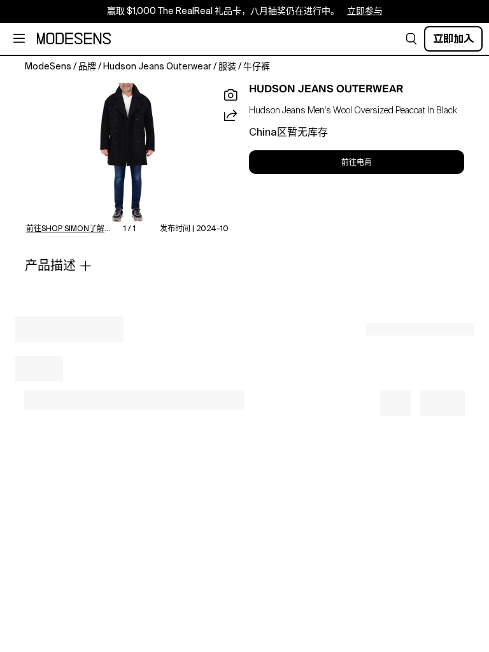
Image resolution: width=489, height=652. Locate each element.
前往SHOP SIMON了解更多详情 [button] (69, 229)
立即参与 (365, 11)
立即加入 (453, 38)
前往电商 (356, 162)
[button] (411, 38)
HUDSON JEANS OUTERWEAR (326, 89)
